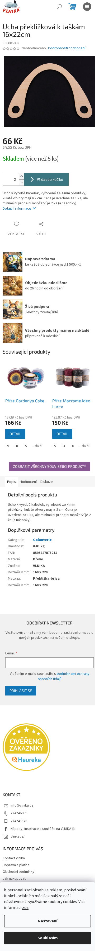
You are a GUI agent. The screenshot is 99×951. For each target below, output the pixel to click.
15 (25, 446)
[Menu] (87, 6)
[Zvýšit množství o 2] (21, 176)
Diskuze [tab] (46, 482)
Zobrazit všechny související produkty (49, 466)
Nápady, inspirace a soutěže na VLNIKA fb (43, 828)
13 (63, 446)
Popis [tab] (11, 482)
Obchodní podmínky (18, 871)
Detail (15, 434)
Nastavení (47, 921)
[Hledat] (59, 6)
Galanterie (42, 540)
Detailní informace (17, 208)
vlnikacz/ (18, 836)
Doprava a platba (16, 865)
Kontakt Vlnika (14, 858)
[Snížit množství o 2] (21, 182)
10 (72, 446)
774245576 (19, 821)
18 (16, 446)
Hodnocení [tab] (28, 482)
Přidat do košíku (50, 179)
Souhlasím (47, 938)
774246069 (19, 813)
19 (7, 446)
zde (25, 907)
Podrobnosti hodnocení (66, 48)
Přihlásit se (21, 690)
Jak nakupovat (14, 878)
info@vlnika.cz (22, 805)
